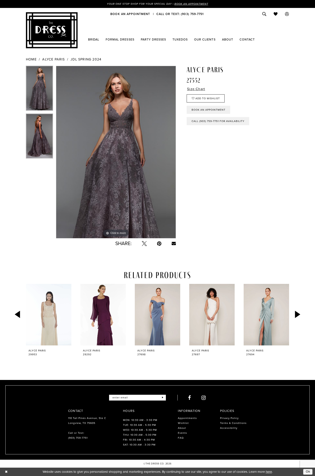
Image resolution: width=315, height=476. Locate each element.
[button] (287, 14)
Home (31, 59)
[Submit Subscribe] (162, 398)
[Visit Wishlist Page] (275, 14)
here (269, 471)
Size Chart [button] (196, 89)
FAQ (181, 438)
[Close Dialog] (6, 472)
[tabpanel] (39, 90)
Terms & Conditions (233, 423)
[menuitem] (130, 14)
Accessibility (228, 428)
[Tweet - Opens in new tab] (144, 243)
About (182, 428)
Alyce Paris (53, 59)
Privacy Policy (229, 418)
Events (182, 433)
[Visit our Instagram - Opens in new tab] (203, 397)
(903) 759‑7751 (78, 438)
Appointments (187, 418)
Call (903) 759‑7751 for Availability (218, 121)
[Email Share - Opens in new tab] (174, 243)
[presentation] (48, 314)
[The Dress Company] (52, 30)
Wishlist (183, 423)
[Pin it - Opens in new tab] (159, 243)
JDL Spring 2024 (85, 59)
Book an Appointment (191, 4)
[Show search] (264, 14)
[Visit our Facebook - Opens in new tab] (189, 397)
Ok (308, 471)
